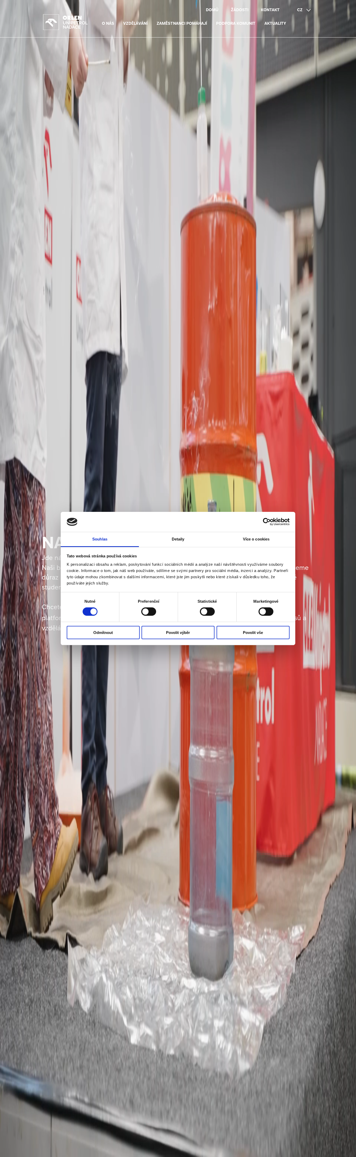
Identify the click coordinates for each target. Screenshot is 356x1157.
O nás (108, 23)
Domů (212, 10)
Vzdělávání (135, 23)
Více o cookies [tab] (256, 539)
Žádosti (239, 10)
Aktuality (275, 23)
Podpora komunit (235, 23)
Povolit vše (253, 632)
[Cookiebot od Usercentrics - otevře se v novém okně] (267, 522)
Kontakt (270, 10)
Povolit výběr (178, 632)
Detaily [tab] (178, 539)
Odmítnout (103, 632)
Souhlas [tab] (99, 539)
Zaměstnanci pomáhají (182, 23)
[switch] (148, 611)
